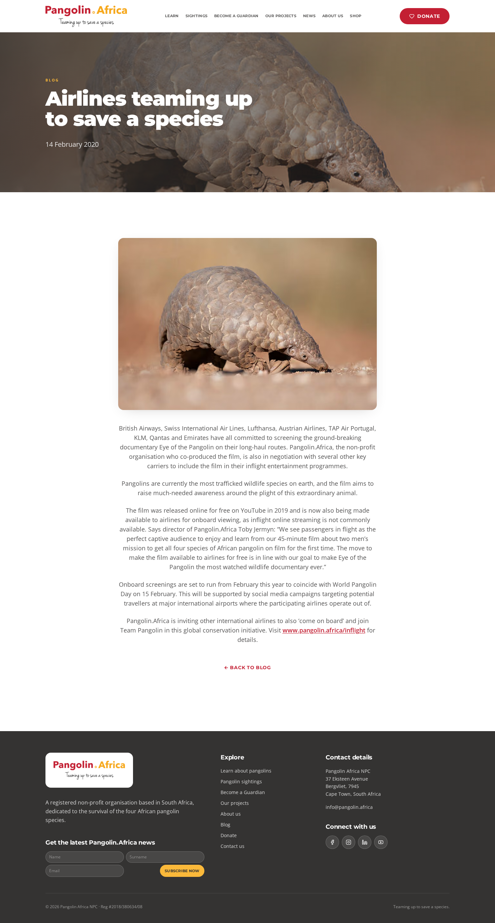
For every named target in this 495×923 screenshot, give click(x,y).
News (309, 15)
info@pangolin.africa (349, 807)
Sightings (196, 15)
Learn (171, 15)
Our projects (235, 803)
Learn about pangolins (246, 770)
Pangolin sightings (241, 781)
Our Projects (280, 15)
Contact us (232, 846)
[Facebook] (332, 842)
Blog (225, 824)
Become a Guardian (236, 15)
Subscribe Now (182, 870)
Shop (355, 15)
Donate (428, 16)
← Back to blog (247, 667)
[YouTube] (381, 842)
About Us (332, 15)
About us (231, 814)
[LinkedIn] (364, 842)
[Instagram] (348, 842)
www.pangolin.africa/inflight (324, 630)
